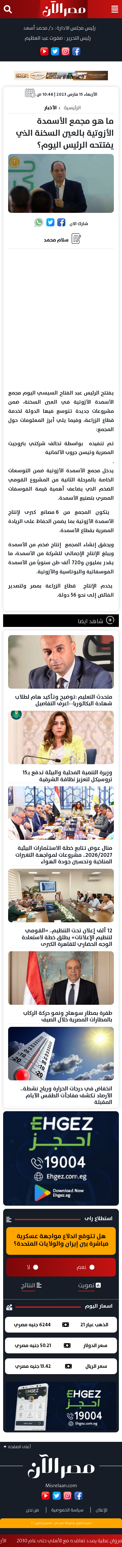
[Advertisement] (61, 319)
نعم (81, 1267)
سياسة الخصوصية (67, 1510)
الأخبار (50, 107)
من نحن (32, 1510)
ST (32, 1523)
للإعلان (101, 1510)
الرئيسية (72, 107)
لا (28, 1267)
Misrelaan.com (61, 1485)
